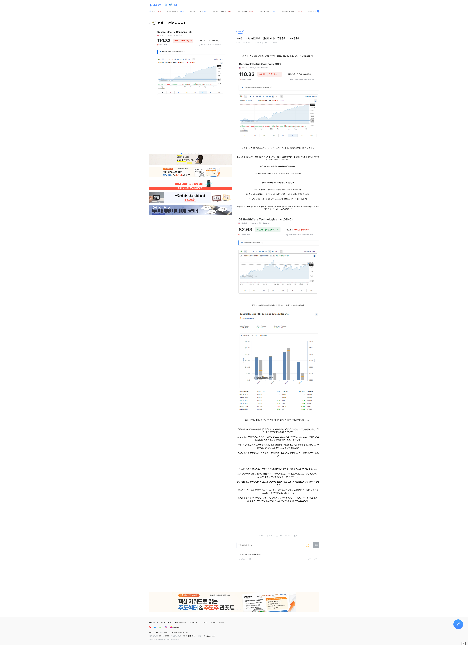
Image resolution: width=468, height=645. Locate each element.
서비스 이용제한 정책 (180, 623)
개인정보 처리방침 (166, 623)
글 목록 (261, 536)
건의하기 (221, 623)
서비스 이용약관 (153, 623)
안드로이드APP (194, 623)
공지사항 (204, 623)
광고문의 (213, 623)
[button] (181, 153)
